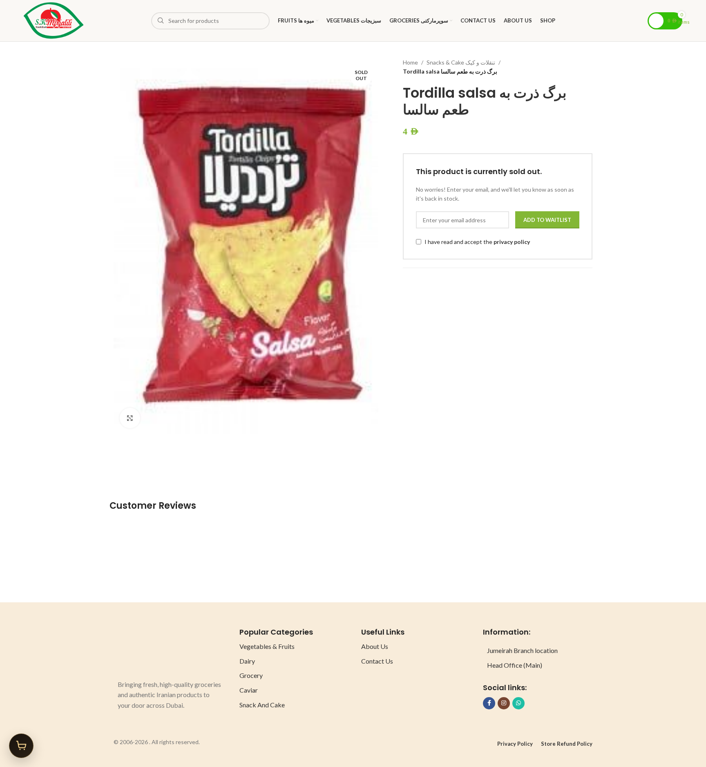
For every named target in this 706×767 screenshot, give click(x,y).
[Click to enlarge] (130, 418)
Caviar (248, 690)
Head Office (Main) (514, 665)
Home (410, 62)
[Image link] (148, 648)
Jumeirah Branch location (522, 650)
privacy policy (512, 241)
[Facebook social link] (489, 703)
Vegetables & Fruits (267, 646)
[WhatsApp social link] (518, 703)
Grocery (251, 675)
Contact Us (377, 661)
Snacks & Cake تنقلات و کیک (461, 62)
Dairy (247, 661)
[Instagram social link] (504, 703)
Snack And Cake (262, 705)
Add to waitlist (547, 220)
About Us (374, 646)
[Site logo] (53, 19)
